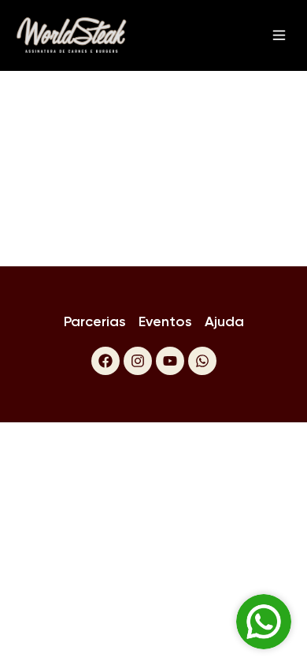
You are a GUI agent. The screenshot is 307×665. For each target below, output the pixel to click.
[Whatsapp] (202, 361)
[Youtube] (170, 361)
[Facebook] (105, 361)
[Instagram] (138, 361)
